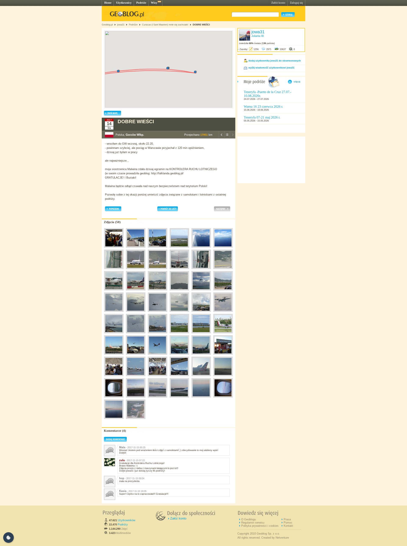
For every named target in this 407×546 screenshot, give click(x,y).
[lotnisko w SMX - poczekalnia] (157, 377)
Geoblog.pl (107, 24)
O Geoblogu (248, 519)
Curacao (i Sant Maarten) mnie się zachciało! (165, 24)
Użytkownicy (124, 2)
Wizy (154, 2)
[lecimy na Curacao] (223, 377)
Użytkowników (126, 520)
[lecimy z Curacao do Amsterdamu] (223, 398)
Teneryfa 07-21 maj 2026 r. (262, 117)
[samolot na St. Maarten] (201, 248)
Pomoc (288, 522)
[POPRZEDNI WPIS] (221, 137)
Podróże (141, 2)
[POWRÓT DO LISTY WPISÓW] (227, 137)
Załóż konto (278, 2)
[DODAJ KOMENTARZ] (115, 441)
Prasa (287, 519)
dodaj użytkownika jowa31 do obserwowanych (274, 60)
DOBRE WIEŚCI (201, 24)
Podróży (123, 524)
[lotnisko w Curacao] (135, 248)
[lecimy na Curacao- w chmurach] (114, 398)
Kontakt (288, 525)
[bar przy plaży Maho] (223, 356)
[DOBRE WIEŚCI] (179, 398)
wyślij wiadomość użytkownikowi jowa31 (271, 67)
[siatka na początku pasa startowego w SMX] (114, 270)
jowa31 (120, 24)
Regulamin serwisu (252, 522)
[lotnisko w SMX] (135, 270)
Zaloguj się (296, 2)
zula (122, 460)
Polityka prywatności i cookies (260, 525)
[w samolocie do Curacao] (114, 248)
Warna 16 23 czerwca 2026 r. (263, 106)
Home (108, 2)
